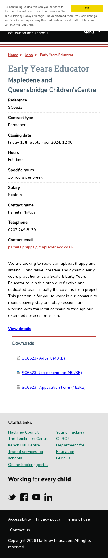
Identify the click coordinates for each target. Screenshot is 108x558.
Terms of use (78, 519)
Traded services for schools (25, 455)
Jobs (29, 55)
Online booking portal (28, 464)
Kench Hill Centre (24, 445)
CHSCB (62, 438)
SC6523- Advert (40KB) (43, 358)
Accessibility (19, 519)
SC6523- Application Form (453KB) (54, 387)
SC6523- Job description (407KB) (52, 372)
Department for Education (70, 448)
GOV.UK (63, 458)
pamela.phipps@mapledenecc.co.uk (40, 247)
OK (87, 8)
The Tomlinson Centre (28, 438)
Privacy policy (48, 519)
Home (13, 55)
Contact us (20, 530)
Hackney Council (23, 432)
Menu (89, 32)
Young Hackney (70, 432)
